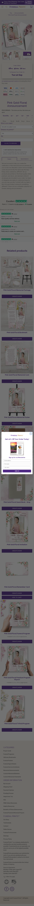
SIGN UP (17, 471)
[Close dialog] (31, 433)
